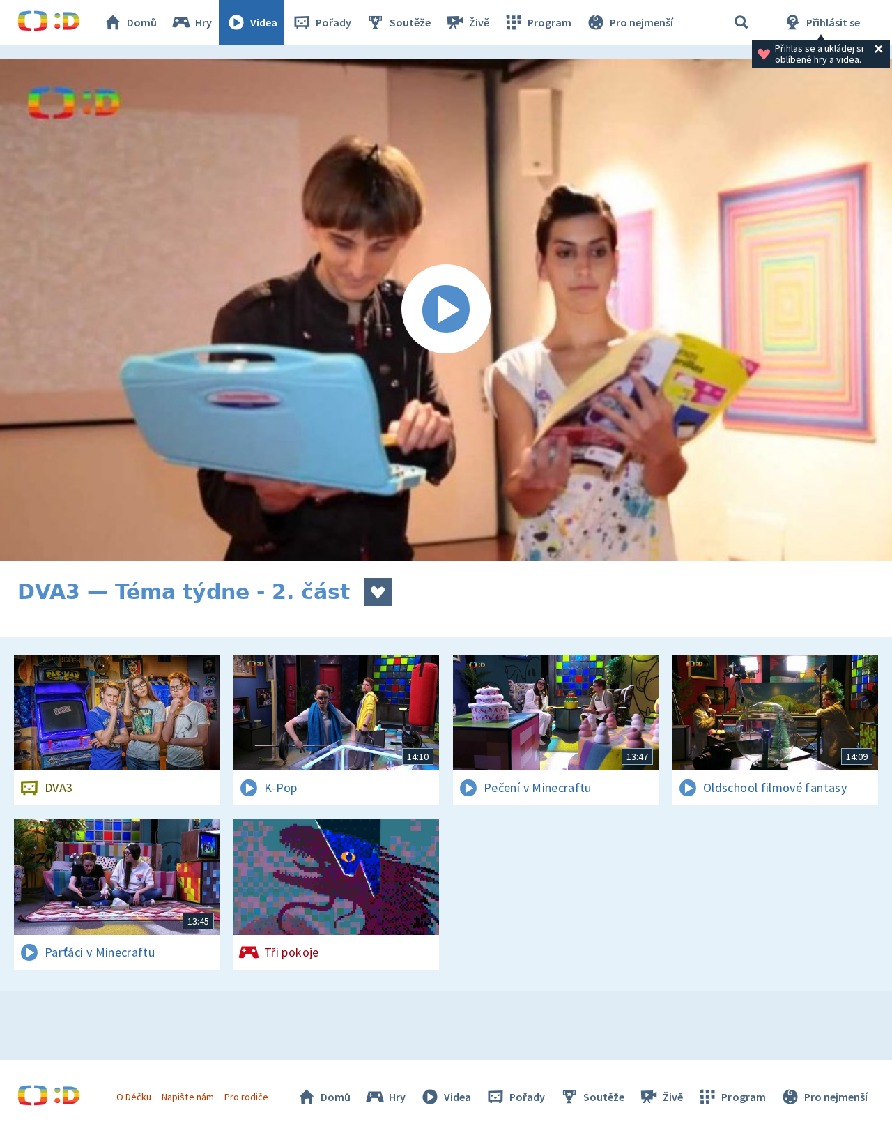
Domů (142, 22)
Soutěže (410, 22)
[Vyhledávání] (741, 22)
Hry (203, 22)
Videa (263, 22)
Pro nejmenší (641, 22)
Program (549, 22)
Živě (479, 22)
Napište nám (187, 1096)
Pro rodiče (246, 1096)
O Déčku (133, 1096)
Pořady (333, 22)
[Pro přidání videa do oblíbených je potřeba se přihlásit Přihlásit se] (378, 592)
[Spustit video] (446, 310)
